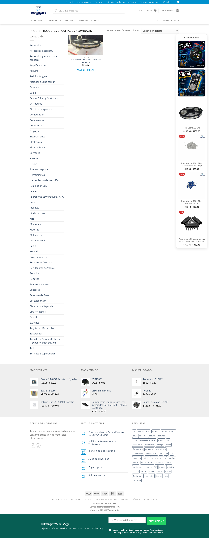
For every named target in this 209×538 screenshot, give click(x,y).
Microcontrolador (158, 458)
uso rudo (137, 480)
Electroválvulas (38, 147)
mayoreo (137, 458)
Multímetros (36, 235)
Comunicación (37, 120)
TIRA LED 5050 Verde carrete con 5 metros (85, 61)
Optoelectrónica (38, 240)
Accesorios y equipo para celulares (43, 58)
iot (161, 453)
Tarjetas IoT (36, 333)
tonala (168, 471)
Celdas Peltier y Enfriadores (44, 98)
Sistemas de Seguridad (42, 306)
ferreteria (149, 449)
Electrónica (36, 142)
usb (166, 476)
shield (143, 471)
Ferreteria (35, 158)
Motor (135, 462)
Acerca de (70, 2)
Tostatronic (138, 476)
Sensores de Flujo (39, 295)
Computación (37, 114)
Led (166, 453)
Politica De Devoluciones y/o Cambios (121, 2)
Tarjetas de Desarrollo (42, 328)
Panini (33, 246)
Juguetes (34, 207)
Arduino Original (38, 76)
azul (134, 435)
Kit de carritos (37, 213)
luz (171, 453)
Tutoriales (96, 20)
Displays (34, 131)
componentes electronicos (144, 440)
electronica (149, 444)
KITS (32, 218)
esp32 (168, 444)
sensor (136, 471)
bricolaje (142, 435)
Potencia (34, 251)
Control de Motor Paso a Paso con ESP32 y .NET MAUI (106, 433)
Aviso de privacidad (98, 459)
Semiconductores (39, 284)
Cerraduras (36, 103)
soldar (151, 471)
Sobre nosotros (96, 475)
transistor (149, 476)
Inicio (33, 20)
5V (134, 431)
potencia (159, 462)
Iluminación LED (38, 185)
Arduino (34, 70)
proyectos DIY (151, 467)
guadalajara (161, 449)
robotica (170, 467)
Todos (33, 348)
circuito (152, 435)
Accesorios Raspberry (41, 50)
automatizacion (168, 431)
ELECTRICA (137, 444)
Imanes (34, 191)
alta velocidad (144, 431)
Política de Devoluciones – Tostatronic (102, 443)
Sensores (35, 289)
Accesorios (36, 45)
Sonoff (33, 317)
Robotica (34, 273)
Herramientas (37, 174)
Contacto (98, 2)
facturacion (138, 449)
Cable (33, 92)
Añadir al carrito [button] (86, 70)
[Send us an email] (178, 2)
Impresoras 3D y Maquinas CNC (47, 196)
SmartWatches (38, 311)
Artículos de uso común (42, 81)
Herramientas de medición (44, 180)
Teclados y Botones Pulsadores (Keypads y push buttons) (46, 341)
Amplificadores (38, 65)
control (161, 440)
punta (161, 467)
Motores (34, 229)
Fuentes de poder (39, 169)
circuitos (161, 435)
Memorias (35, 224)
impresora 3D (151, 453)
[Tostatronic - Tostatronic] (39, 10)
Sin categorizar (38, 300)
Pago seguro (95, 467)
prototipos (137, 467)
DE (168, 440)
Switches (34, 322)
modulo (172, 458)
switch (160, 471)
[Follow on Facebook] (175, 2)
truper (159, 476)
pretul (168, 462)
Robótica (34, 278)
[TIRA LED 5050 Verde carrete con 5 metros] (85, 45)
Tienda (41, 20)
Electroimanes (37, 136)
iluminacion (138, 453)
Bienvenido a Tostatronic (101, 450)
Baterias (34, 87)
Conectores (36, 125)
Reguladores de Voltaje (42, 267)
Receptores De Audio (41, 262)
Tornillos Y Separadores (42, 353)
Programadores (38, 257)
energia (160, 444)
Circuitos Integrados (41, 109)
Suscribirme (156, 521)
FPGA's (33, 164)
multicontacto (147, 462)
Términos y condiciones (150, 2)
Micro (145, 458)
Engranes (35, 152)
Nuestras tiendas (84, 2)
